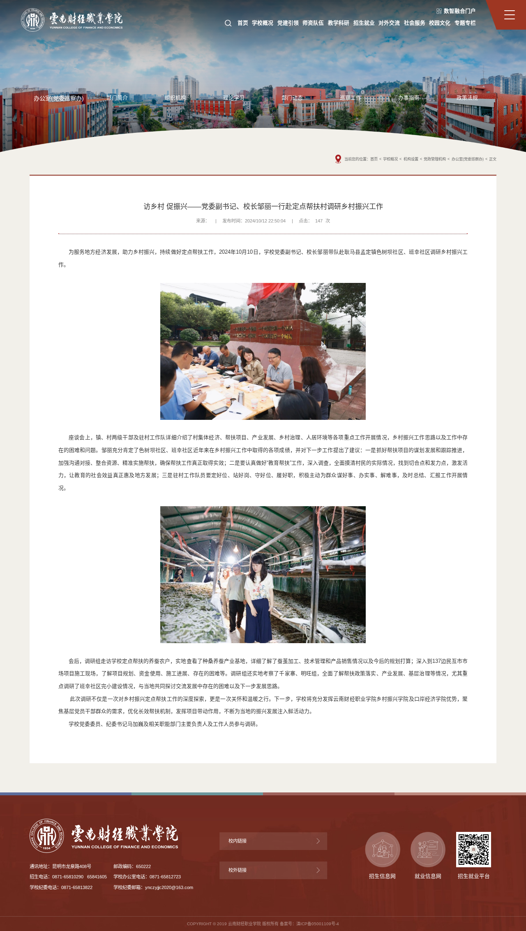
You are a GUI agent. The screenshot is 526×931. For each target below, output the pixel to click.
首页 (374, 159)
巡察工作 (350, 98)
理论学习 (234, 98)
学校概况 (390, 159)
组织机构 (175, 98)
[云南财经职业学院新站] (71, 19)
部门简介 (117, 98)
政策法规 (467, 98)
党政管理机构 (435, 159)
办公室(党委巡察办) (59, 98)
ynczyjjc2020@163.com (169, 887)
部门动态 (292, 98)
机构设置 (411, 159)
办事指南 (409, 98)
